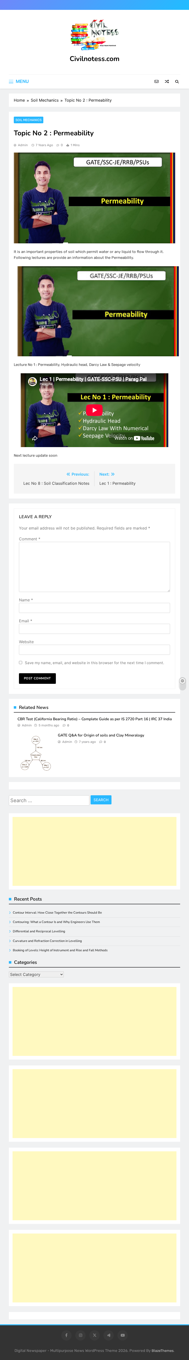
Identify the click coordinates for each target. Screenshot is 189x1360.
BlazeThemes (162, 1351)
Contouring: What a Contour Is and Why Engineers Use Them (56, 922)
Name (26, 599)
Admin (23, 145)
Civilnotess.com (95, 58)
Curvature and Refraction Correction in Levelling (47, 941)
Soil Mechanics (29, 120)
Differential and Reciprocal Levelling (39, 931)
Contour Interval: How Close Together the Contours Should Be (57, 912)
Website (26, 641)
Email (25, 620)
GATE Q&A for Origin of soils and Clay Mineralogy (101, 735)
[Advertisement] (94, 851)
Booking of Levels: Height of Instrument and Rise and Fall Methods (60, 950)
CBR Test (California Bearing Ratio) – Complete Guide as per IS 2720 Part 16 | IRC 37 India (94, 719)
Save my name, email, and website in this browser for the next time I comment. (94, 662)
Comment (29, 538)
